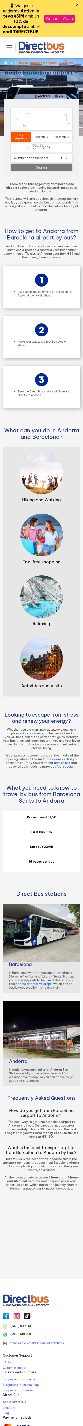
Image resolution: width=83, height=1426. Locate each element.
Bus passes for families (18, 1390)
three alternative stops (35, 984)
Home (8, 62)
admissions (62, 763)
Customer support (15, 1367)
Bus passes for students (19, 1379)
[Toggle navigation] (9, 47)
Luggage (9, 1407)
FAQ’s (7, 1362)
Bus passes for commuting (21, 1385)
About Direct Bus (14, 1402)
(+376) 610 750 (20, 1334)
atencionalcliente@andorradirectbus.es (37, 1343)
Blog (6, 1413)
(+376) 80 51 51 (20, 1326)
